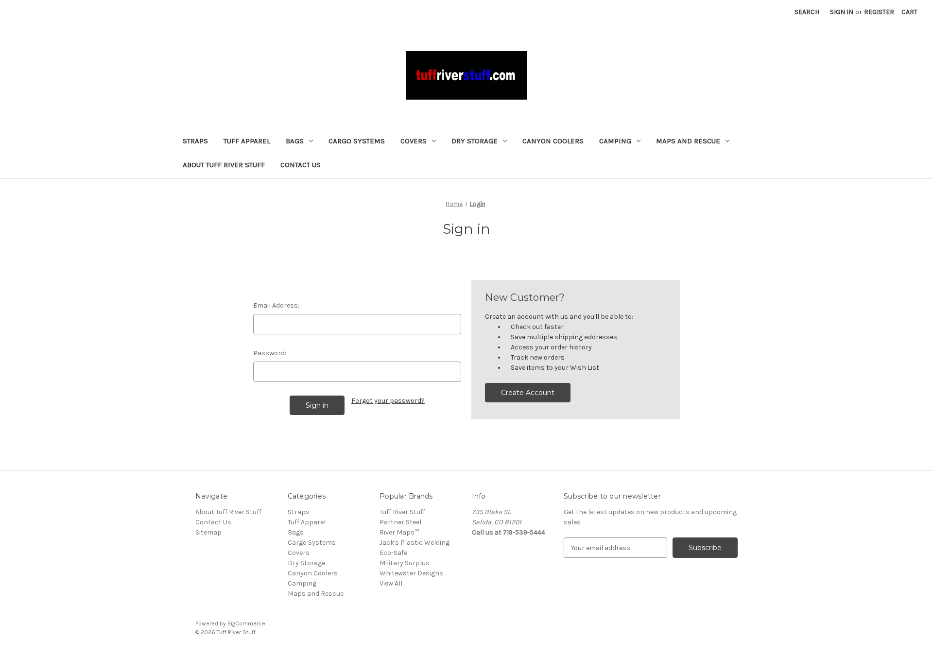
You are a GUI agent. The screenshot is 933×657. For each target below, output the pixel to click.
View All (391, 583)
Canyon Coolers (553, 141)
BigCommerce (246, 623)
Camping (615, 141)
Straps (195, 141)
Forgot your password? (388, 401)
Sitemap (208, 532)
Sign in (841, 12)
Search (807, 12)
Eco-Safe (393, 553)
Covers (413, 141)
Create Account (527, 392)
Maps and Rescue (688, 141)
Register (879, 12)
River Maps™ (399, 532)
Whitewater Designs (411, 573)
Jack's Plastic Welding (414, 542)
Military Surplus (405, 563)
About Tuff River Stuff (224, 164)
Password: (269, 353)
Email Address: (276, 305)
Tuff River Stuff (402, 512)
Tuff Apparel (247, 141)
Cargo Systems (356, 141)
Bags (295, 141)
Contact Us (300, 164)
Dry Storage (474, 141)
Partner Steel (400, 522)
